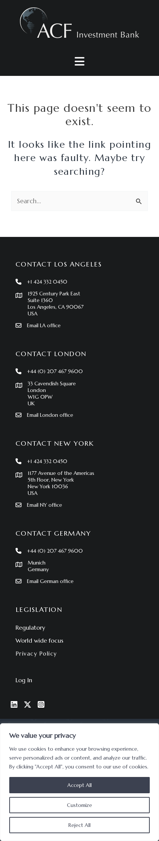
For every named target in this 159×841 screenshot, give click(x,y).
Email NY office (44, 505)
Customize (79, 805)
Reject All (79, 825)
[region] (79, 782)
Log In (24, 680)
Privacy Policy (36, 653)
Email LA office (44, 325)
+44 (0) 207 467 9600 (55, 371)
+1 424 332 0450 (47, 281)
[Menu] (79, 61)
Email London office (50, 415)
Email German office (50, 581)
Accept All (79, 785)
